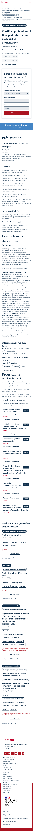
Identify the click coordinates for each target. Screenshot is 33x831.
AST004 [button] (5, 431)
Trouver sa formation (13, 8)
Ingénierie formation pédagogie (10, 14)
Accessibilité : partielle (9, 821)
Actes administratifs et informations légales (16, 818)
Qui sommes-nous (9, 758)
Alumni (5, 765)
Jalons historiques (8, 760)
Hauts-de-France (8, 370)
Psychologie (6, 565)
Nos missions (7, 761)
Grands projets (7, 769)
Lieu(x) (6, 105)
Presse (5, 775)
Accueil (4, 8)
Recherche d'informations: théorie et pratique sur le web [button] (12, 485)
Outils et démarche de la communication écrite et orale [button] (12, 453)
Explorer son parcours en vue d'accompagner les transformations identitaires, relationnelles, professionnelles (15, 618)
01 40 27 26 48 (11, 351)
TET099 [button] (5, 416)
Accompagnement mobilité (11, 606)
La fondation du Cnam (9, 763)
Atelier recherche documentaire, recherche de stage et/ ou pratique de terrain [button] (15, 507)
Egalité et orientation (11, 535)
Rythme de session (10, 97)
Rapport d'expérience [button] (11, 498)
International (7, 788)
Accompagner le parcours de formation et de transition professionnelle (15, 686)
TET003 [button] (5, 475)
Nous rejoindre (7, 776)
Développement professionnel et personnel (15, 679)
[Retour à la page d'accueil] (6, 2)
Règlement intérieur (9, 815)
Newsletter (6, 824)
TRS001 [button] (5, 443)
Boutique (6, 782)
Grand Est (16, 366)
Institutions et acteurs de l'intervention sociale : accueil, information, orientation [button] (14, 426)
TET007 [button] (5, 490)
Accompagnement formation (9, 15)
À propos (6, 773)
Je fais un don (7, 767)
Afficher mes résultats (16, 113)
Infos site (5, 811)
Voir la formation (15, 553)
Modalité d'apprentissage (12, 90)
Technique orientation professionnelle (12, 17)
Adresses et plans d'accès (11, 780)
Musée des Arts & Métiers (10, 784)
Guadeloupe (6, 366)
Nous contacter (7, 778)
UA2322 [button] (5, 500)
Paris (23, 366)
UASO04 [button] (6, 512)
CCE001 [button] (6, 458)
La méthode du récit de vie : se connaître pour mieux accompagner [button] (11, 411)
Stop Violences (7, 790)
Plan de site (6, 792)
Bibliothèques (7, 786)
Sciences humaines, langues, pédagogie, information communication (15, 674)
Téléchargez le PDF (10, 64)
